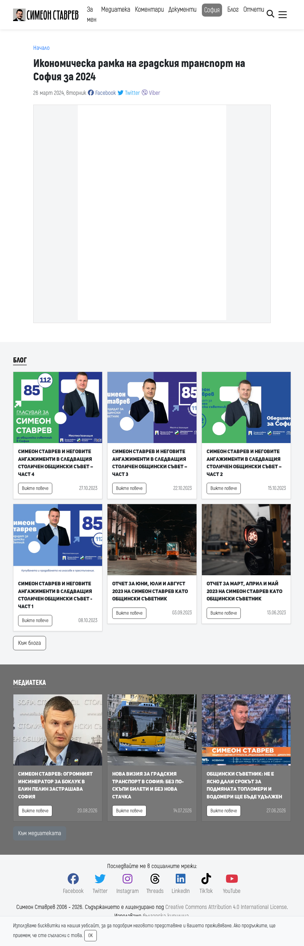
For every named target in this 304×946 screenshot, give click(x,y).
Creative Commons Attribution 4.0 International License (226, 907)
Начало (41, 48)
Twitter (132, 93)
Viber (154, 93)
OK (90, 936)
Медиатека (115, 9)
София (212, 10)
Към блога (29, 643)
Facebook (105, 93)
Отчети (253, 9)
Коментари (149, 9)
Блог (233, 9)
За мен (91, 14)
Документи (183, 9)
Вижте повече (35, 488)
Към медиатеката (39, 833)
